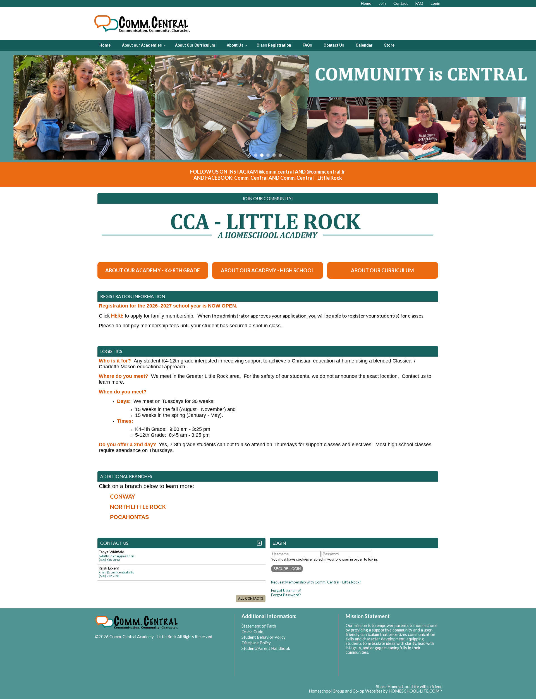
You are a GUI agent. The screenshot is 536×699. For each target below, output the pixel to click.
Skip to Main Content (118, 641)
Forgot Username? (286, 590)
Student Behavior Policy (263, 637)
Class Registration (274, 45)
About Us (237, 45)
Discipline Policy (256, 642)
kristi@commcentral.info (116, 572)
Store (389, 45)
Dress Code (252, 631)
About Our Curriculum (195, 45)
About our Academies (144, 45)
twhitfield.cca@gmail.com (117, 556)
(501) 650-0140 (109, 559)
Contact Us (334, 45)
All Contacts (250, 598)
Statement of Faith (258, 626)
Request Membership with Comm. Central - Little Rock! (316, 582)
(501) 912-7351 (109, 576)
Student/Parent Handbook (265, 648)
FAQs (307, 45)
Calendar (364, 45)
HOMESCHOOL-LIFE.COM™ (415, 691)
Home (105, 45)
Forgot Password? (286, 595)
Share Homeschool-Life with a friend (409, 686)
